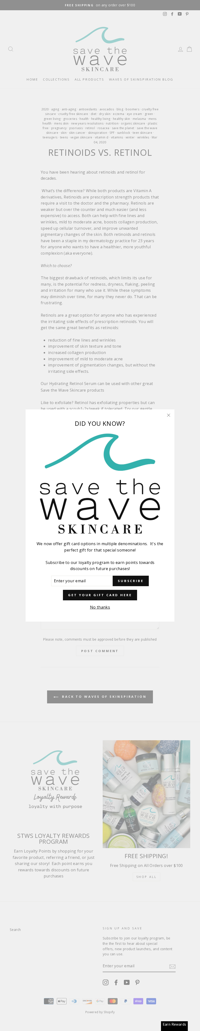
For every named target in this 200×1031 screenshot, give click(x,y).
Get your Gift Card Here (100, 595)
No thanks (100, 607)
